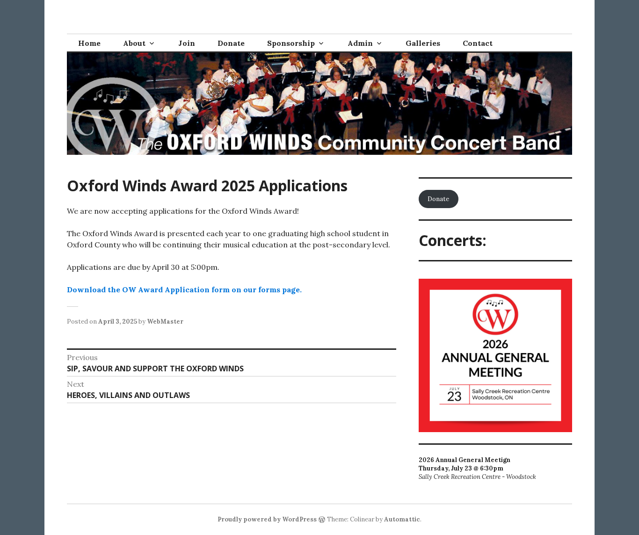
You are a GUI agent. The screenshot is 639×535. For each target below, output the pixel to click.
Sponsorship (291, 43)
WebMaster (165, 321)
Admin (360, 43)
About (134, 43)
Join (186, 43)
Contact (478, 43)
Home (89, 43)
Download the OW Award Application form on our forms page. (184, 289)
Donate (231, 43)
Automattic (402, 519)
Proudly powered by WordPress (267, 519)
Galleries (423, 43)
